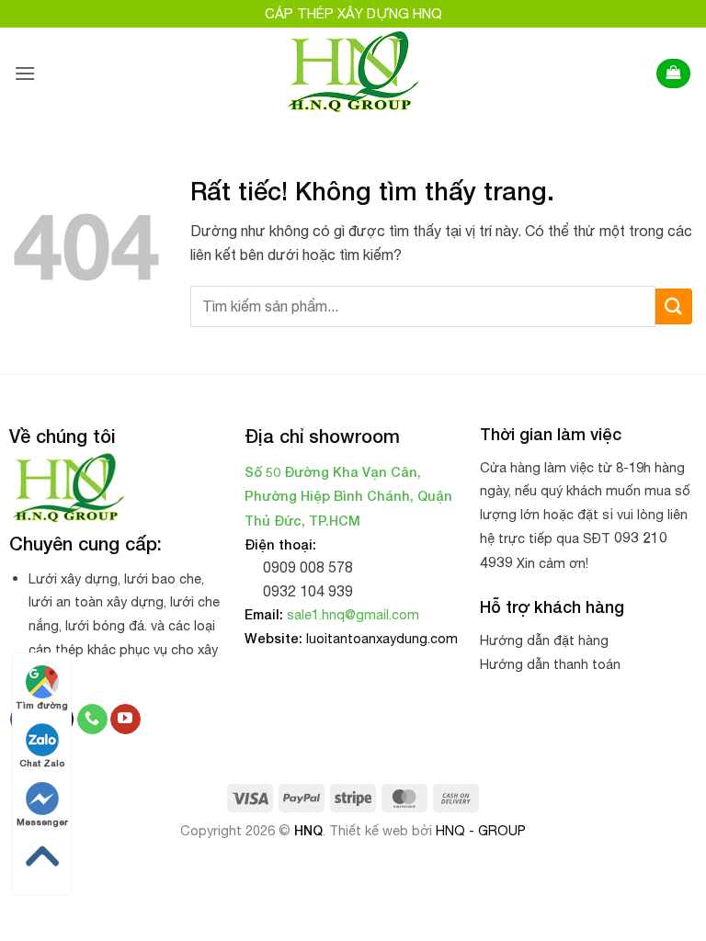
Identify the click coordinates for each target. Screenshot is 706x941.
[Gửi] (673, 306)
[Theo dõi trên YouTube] (125, 719)
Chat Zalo (41, 762)
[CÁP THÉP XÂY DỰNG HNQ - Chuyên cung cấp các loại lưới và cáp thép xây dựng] (353, 73)
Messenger (42, 821)
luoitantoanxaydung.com (382, 638)
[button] (25, 73)
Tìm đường (42, 704)
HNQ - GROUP (481, 830)
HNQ (308, 830)
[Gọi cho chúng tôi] (92, 719)
